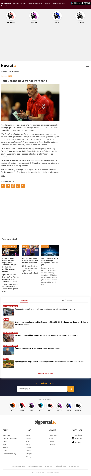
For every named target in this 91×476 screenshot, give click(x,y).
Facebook (78, 435)
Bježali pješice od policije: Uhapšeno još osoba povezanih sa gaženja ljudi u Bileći (49, 361)
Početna (4, 72)
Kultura (5, 451)
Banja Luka (6, 435)
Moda (51, 438)
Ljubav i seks (53, 435)
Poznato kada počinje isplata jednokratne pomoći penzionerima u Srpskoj (46, 335)
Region (5, 441)
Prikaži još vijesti (45, 374)
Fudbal (28, 435)
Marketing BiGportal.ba (35, 3)
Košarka (28, 438)
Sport (28, 430)
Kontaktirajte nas (6, 6)
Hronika (5, 448)
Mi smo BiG (47, 3)
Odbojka (28, 445)
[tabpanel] (45, 340)
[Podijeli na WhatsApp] (18, 186)
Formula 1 (29, 451)
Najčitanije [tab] (67, 300)
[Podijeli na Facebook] (3, 186)
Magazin (52, 430)
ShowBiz (51, 441)
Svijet (4, 445)
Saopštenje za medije (10, 454)
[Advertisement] (45, 43)
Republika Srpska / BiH (10, 438)
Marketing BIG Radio (19, 3)
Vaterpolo (29, 454)
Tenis (27, 441)
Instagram (78, 439)
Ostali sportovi (14, 72)
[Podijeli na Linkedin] (8, 186)
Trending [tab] (24, 300)
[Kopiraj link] (23, 186)
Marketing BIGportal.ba (35, 466)
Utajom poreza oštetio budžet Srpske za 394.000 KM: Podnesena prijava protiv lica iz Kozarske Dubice (51, 323)
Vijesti (5, 430)
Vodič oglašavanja (59, 3)
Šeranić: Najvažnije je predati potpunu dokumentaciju (37, 348)
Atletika (28, 448)
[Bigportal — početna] (8, 65)
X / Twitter (78, 442)
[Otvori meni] (87, 66)
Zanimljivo (52, 445)
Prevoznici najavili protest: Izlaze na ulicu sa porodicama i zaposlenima (45, 309)
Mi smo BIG (48, 466)
